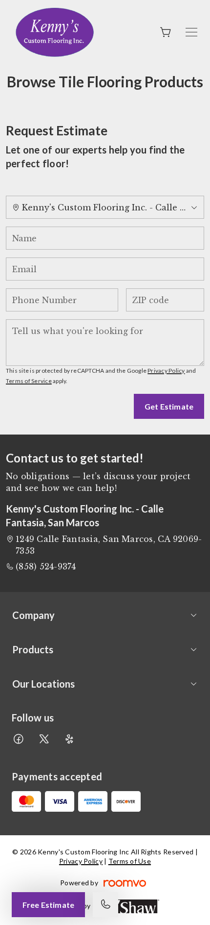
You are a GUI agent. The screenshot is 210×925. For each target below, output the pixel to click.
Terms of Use (129, 861)
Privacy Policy (166, 370)
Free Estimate (48, 904)
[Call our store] (105, 904)
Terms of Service (29, 381)
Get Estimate (169, 406)
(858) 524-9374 (46, 566)
